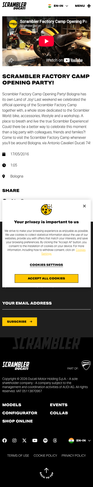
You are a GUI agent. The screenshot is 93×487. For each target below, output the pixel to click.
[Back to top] (46, 473)
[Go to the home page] (14, 6)
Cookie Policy (45, 455)
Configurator (19, 413)
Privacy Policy (74, 455)
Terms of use (18, 455)
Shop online (17, 421)
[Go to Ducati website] (86, 365)
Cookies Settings (46, 265)
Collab (59, 413)
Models (11, 405)
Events (58, 405)
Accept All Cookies (46, 278)
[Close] (84, 206)
